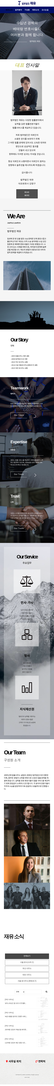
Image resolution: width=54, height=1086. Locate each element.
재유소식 (35, 10)
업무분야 (18, 10)
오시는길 (45, 10)
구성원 (27, 10)
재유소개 (9, 10)
